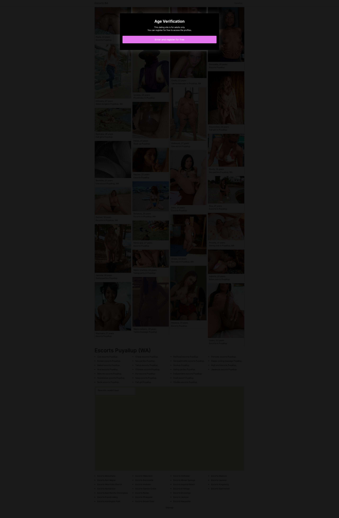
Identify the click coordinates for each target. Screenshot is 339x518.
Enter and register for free (169, 39)
